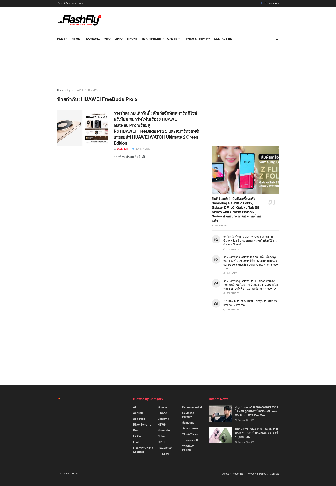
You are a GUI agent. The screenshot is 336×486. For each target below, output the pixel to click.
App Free (139, 419)
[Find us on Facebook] (261, 3)
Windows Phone (188, 448)
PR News (163, 453)
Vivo (107, 39)
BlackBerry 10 (142, 424)
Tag (69, 90)
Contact (274, 473)
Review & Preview (197, 39)
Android (138, 413)
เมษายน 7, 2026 (142, 148)
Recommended (192, 407)
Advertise (238, 473)
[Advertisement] (208, 19)
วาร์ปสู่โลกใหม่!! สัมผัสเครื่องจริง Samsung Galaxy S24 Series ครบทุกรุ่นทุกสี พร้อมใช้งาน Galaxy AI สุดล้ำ (250, 240)
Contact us (273, 3)
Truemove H (190, 440)
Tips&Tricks (190, 434)
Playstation (165, 448)
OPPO (119, 39)
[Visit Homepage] (79, 20)
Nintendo (164, 430)
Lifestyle (163, 419)
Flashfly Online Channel (143, 450)
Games (172, 39)
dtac (136, 430)
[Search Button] (277, 39)
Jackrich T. (123, 148)
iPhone (132, 39)
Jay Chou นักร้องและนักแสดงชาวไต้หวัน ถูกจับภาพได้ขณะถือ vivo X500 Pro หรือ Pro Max (256, 411)
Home (61, 39)
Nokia (161, 436)
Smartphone (151, 39)
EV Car (137, 436)
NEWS (76, 39)
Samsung (93, 39)
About (225, 473)
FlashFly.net (72, 473)
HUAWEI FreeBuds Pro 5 (87, 90)
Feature (138, 442)
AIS (135, 407)
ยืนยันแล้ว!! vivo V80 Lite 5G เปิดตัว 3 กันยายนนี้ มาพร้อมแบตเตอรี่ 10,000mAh (256, 433)
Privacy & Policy (256, 473)
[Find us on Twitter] (266, 3)
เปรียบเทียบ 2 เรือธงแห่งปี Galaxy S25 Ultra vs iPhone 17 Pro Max (250, 303)
